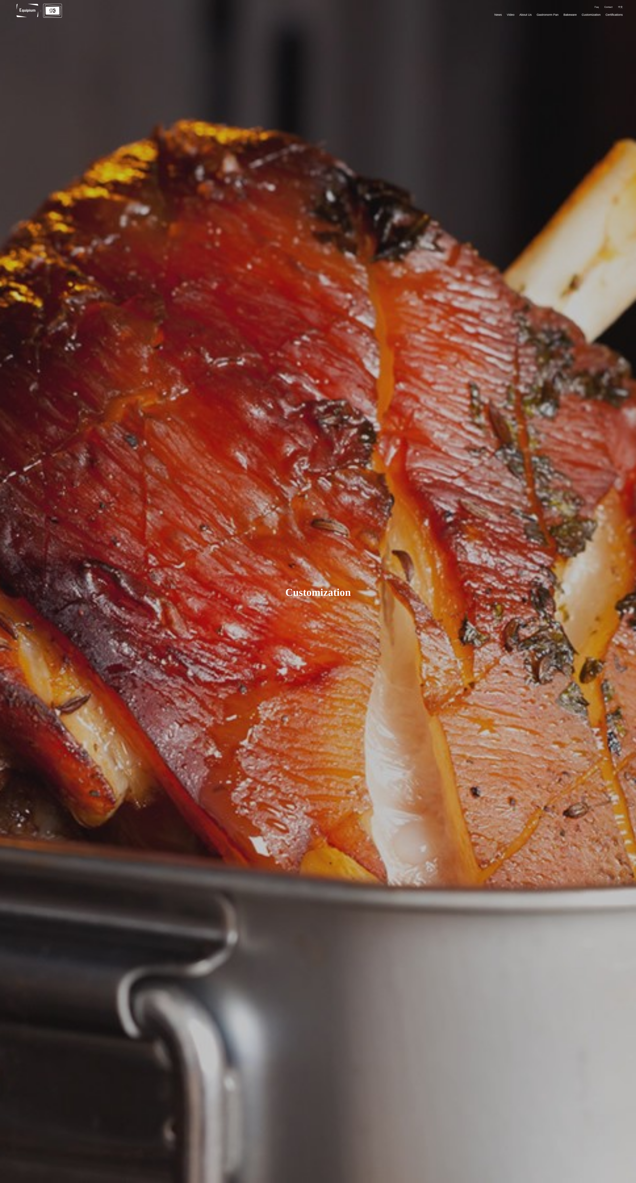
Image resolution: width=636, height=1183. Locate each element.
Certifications (614, 14)
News (498, 14)
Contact (608, 7)
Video (510, 14)
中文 (620, 7)
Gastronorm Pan (547, 14)
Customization (591, 14)
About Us (525, 14)
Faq (597, 7)
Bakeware (570, 14)
